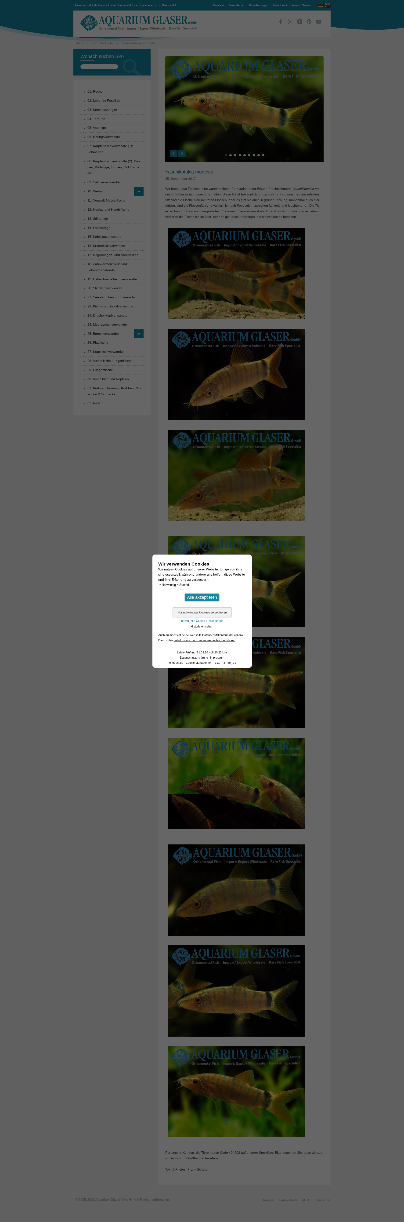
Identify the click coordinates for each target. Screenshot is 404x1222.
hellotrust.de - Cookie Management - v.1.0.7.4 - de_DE (202, 662)
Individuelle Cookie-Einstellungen (202, 621)
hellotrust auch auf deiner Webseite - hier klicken (204, 640)
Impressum (217, 657)
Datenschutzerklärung (194, 657)
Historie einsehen (202, 626)
